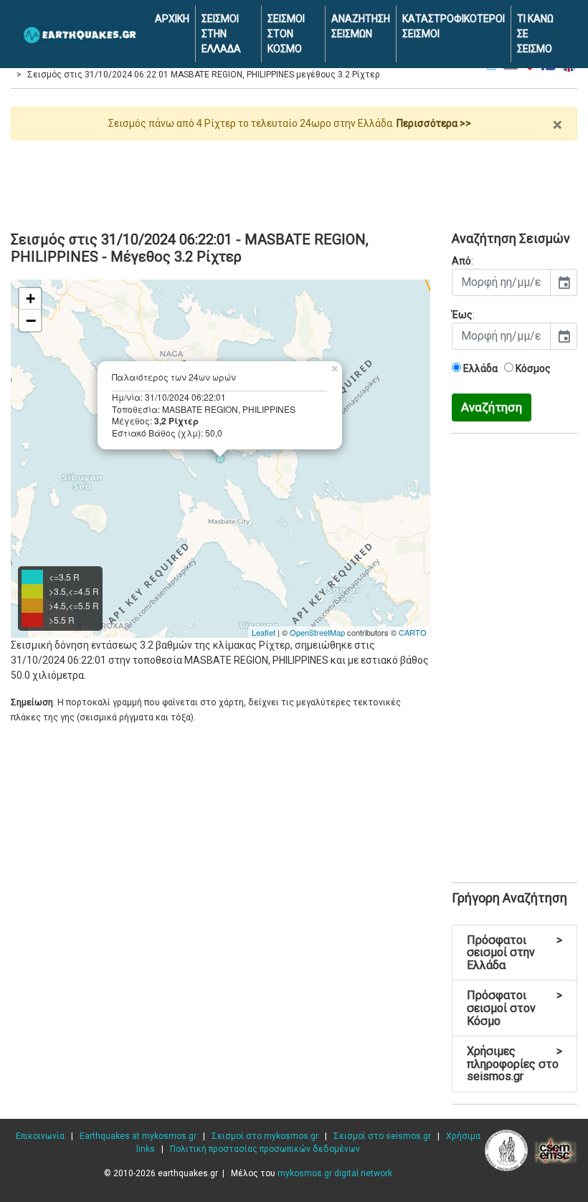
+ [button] (30, 298)
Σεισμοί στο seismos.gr (382, 1136)
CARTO (413, 632)
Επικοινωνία (40, 1136)
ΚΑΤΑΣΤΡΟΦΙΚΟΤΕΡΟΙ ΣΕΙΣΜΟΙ (453, 26)
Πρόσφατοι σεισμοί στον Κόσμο (514, 1007)
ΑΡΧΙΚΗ (172, 18)
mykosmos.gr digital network (335, 1173)
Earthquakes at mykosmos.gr (138, 1136)
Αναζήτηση (491, 407)
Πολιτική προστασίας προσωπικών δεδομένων (265, 1149)
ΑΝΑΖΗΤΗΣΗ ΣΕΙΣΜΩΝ (360, 26)
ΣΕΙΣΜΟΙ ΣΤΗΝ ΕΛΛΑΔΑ (221, 33)
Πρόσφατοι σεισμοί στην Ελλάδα (514, 952)
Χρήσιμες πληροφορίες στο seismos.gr (514, 1063)
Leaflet (263, 632)
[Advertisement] (294, 180)
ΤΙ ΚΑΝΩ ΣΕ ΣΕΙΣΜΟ (535, 33)
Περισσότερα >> (434, 123)
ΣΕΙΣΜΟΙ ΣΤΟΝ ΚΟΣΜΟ (286, 33)
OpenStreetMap (317, 632)
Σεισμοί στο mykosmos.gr (265, 1136)
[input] (501, 282)
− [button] (31, 320)
